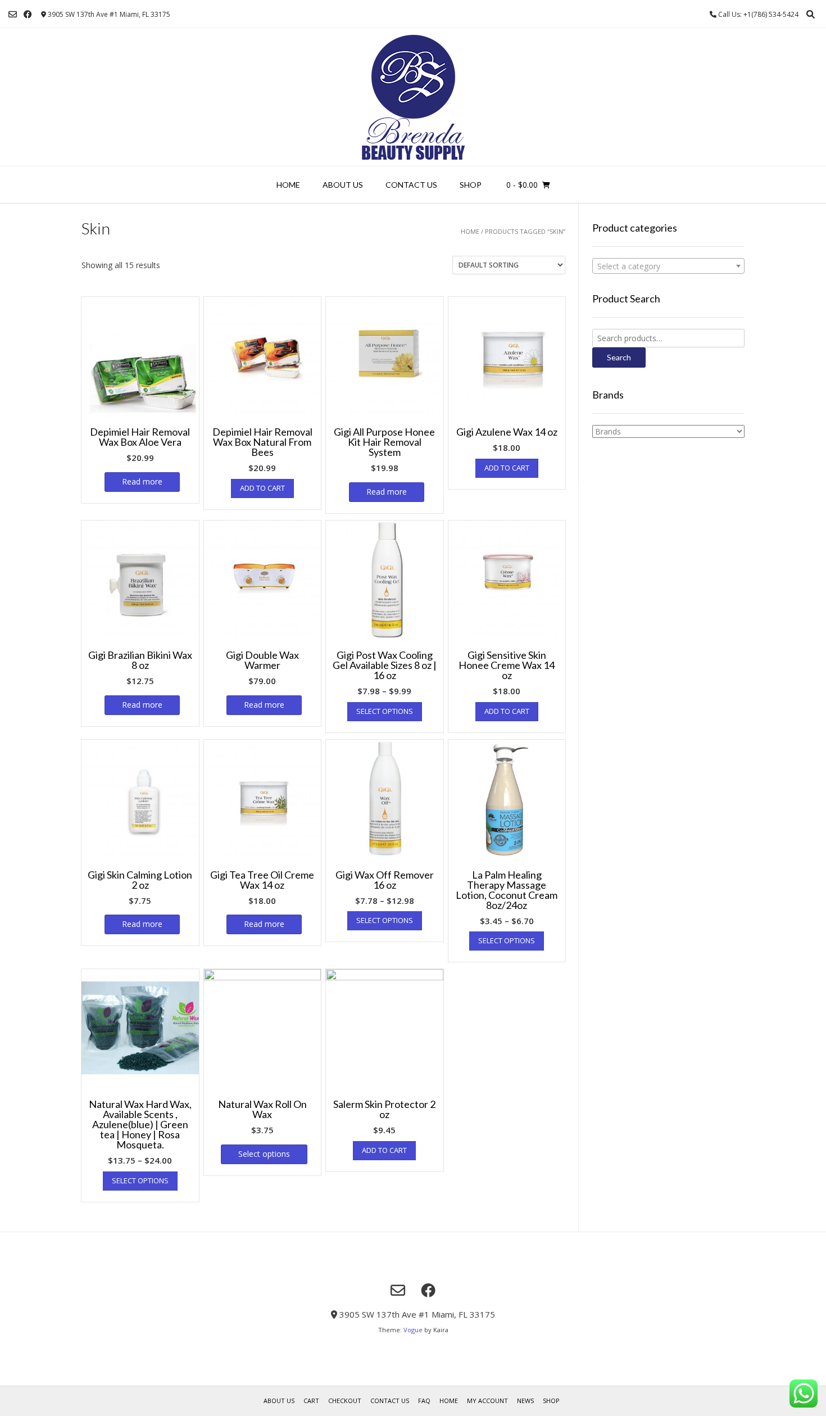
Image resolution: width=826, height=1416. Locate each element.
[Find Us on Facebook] (28, 14)
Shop (471, 184)
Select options (384, 711)
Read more (142, 481)
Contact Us (411, 184)
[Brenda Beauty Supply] (413, 97)
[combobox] (668, 266)
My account (487, 1400)
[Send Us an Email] (12, 14)
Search (619, 357)
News (525, 1400)
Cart (311, 1400)
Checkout (344, 1400)
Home (288, 184)
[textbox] (668, 266)
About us (343, 184)
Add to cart (262, 488)
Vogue (413, 1329)
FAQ (424, 1400)
